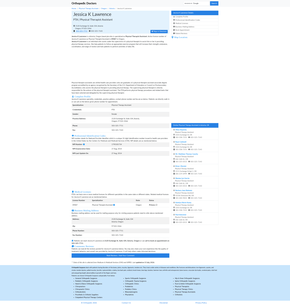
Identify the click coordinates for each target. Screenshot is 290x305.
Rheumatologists (131, 292)
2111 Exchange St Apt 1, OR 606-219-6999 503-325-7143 (188, 170)
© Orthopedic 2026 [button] (89, 303)
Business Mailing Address (184, 27)
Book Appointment (182, 30)
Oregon (104, 8)
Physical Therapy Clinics (184, 289)
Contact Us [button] (126, 303)
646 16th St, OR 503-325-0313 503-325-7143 (188, 218)
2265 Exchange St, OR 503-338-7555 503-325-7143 (188, 133)
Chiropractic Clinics (82, 289)
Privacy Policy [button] (201, 303)
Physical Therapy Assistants (185, 292)
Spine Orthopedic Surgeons (185, 281)
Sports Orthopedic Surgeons (135, 278)
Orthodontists (80, 292)
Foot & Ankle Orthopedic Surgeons (188, 284)
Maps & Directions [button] (160, 31)
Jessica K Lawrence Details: (183, 13)
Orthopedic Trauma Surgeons (135, 281)
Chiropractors (80, 286)
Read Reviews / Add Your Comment (120, 255)
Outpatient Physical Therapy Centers (88, 297)
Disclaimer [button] (164, 303)
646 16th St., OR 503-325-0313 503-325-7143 (188, 158)
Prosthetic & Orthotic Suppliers (86, 295)
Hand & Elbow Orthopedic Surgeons (88, 284)
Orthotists (178, 295)
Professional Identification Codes (187, 20)
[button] (84, 144)
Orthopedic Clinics (132, 284)
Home (74, 8)
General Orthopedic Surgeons (86, 278)
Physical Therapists (182, 286)
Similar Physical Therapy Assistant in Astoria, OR (191, 125)
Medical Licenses (181, 23)
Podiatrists (129, 286)
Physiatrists (129, 295)
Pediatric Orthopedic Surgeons (86, 281)
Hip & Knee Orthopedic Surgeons (187, 278)
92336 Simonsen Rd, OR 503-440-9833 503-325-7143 (188, 194)
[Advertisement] (120, 64)
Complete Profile (181, 17)
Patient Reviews (181, 33)
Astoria (112, 8)
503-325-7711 (81, 31)
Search (214, 3)
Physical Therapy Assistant (88, 8)
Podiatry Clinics (131, 289)
